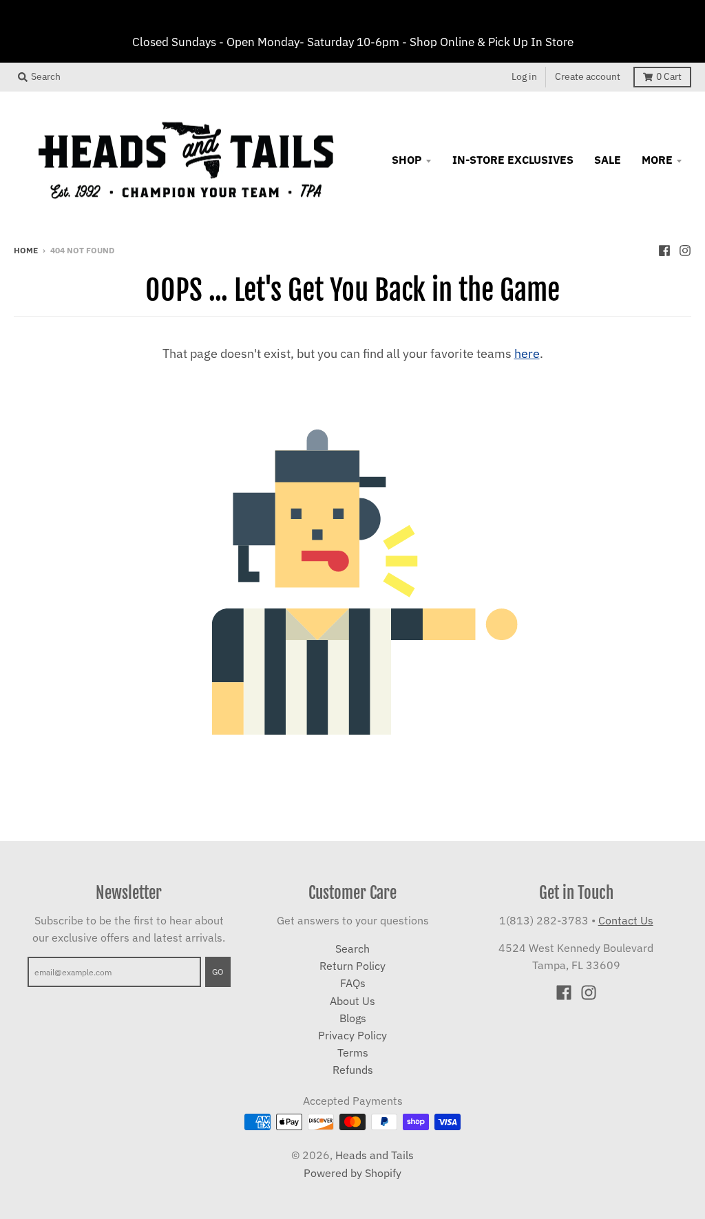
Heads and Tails (374, 1155)
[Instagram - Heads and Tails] (685, 249)
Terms (352, 1052)
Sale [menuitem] (607, 160)
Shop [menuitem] (407, 160)
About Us (352, 1001)
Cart (669, 76)
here (527, 353)
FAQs (353, 983)
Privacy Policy (352, 1035)
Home (26, 249)
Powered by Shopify (352, 1173)
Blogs (352, 1018)
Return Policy (352, 966)
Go (218, 971)
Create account (587, 76)
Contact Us (625, 920)
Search (352, 948)
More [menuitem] (657, 160)
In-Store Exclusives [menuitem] (513, 160)
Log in (524, 76)
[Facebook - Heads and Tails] (664, 249)
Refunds (353, 1070)
